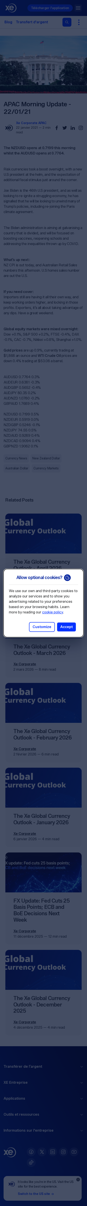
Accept (66, 627)
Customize (42, 627)
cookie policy (52, 612)
